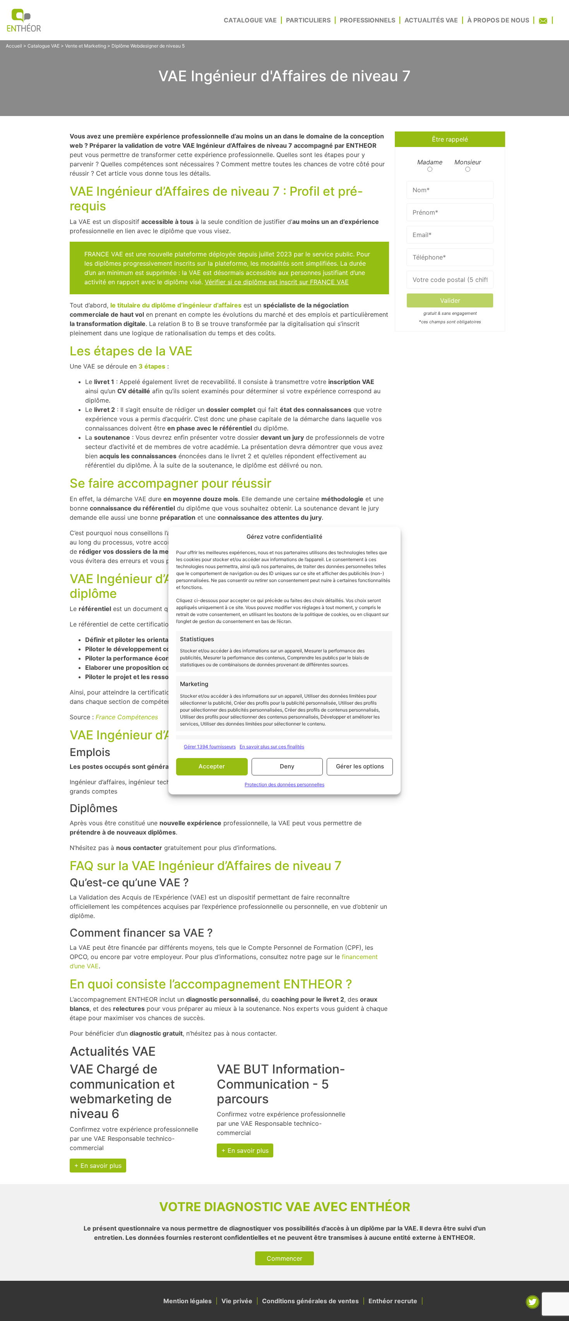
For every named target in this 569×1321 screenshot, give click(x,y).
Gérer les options (360, 766)
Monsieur (467, 162)
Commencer (284, 1258)
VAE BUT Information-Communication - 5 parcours (281, 1084)
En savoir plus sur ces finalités (272, 746)
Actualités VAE (431, 20)
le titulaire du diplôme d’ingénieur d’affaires (176, 305)
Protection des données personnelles (284, 784)
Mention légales (187, 1301)
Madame (429, 162)
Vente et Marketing (85, 46)
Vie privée (236, 1301)
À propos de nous (498, 20)
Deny (287, 766)
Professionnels (367, 20)
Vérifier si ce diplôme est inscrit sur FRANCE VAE (277, 282)
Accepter (212, 766)
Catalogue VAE (250, 20)
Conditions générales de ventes (310, 1301)
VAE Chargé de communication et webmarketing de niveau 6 (122, 1091)
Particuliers (308, 20)
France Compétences (127, 717)
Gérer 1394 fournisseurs (210, 746)
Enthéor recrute (392, 1301)
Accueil (14, 46)
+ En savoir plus (98, 1165)
